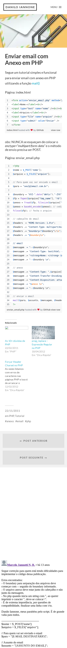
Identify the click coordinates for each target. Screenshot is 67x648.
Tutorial (19, 415)
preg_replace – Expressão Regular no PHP (42, 344)
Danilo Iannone (20, 7)
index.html (12, 130)
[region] (33, 112)
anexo (10, 421)
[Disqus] (33, 511)
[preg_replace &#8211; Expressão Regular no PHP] (43, 332)
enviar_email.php (16, 309)
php (29, 421)
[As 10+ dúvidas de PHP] (16, 332)
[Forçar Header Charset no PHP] (18, 376)
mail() (36, 83)
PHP (11, 415)
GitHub (40, 130)
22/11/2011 (12, 410)
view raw (55, 130)
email (20, 421)
